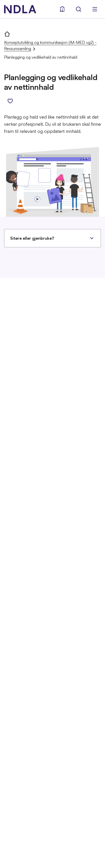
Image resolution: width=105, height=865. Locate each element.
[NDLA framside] (7, 33)
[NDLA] (20, 9)
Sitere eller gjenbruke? (32, 238)
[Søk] (78, 9)
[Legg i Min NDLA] (10, 101)
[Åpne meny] (95, 9)
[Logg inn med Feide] (62, 9)
